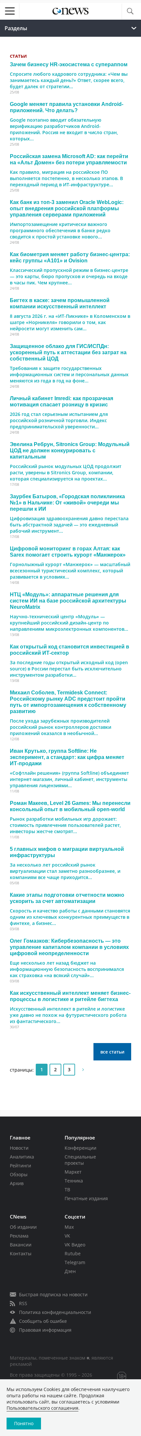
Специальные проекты (80, 1160)
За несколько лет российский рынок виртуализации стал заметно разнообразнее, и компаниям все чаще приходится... (65, 871)
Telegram (75, 1262)
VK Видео (75, 1244)
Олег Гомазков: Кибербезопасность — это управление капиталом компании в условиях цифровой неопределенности (69, 947)
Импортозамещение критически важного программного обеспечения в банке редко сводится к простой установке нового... (60, 230)
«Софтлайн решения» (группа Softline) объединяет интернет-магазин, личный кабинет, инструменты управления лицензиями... (69, 779)
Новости (19, 1148)
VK (67, 1236)
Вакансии (20, 1244)
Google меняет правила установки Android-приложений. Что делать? (66, 107)
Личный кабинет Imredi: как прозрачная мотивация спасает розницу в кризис (61, 401)
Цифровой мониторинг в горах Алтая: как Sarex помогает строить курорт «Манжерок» (68, 551)
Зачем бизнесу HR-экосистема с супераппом (69, 64)
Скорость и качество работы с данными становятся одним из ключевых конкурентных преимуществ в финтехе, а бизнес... (70, 917)
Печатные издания (86, 1198)
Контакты (20, 1253)
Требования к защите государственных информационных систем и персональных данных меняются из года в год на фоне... (69, 374)
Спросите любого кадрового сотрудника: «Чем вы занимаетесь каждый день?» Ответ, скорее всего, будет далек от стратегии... (69, 80)
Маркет (73, 1172)
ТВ (67, 1189)
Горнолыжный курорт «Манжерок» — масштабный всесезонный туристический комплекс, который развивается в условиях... (70, 570)
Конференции (80, 1148)
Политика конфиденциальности (55, 1312)
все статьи (112, 1052)
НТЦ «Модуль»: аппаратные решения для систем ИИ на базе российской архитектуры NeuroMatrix (68, 600)
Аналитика (22, 1157)
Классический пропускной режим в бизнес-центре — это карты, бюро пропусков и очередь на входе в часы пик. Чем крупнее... (69, 276)
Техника (74, 1181)
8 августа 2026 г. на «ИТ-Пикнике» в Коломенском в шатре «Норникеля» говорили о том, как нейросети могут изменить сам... (70, 322)
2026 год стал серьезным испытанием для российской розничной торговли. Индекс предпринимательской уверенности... (59, 420)
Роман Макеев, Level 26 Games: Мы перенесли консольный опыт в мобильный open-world (70, 806)
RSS (23, 1303)
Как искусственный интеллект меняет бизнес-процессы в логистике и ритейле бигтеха (70, 996)
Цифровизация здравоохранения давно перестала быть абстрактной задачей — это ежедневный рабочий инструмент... (69, 524)
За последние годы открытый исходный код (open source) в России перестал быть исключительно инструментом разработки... (69, 668)
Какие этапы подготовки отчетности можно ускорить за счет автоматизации (67, 898)
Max (69, 1227)
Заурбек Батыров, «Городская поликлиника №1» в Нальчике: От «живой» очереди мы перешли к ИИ (67, 502)
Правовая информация (45, 1330)
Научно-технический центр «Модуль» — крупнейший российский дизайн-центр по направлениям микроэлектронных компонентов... (69, 622)
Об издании (23, 1227)
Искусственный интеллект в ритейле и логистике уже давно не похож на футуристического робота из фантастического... (68, 1015)
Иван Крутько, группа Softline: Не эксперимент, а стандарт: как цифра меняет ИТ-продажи (67, 757)
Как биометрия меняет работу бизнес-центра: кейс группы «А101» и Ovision (70, 257)
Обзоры (19, 1174)
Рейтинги (20, 1165)
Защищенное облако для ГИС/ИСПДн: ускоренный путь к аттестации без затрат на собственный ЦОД (68, 352)
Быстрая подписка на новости (53, 1294)
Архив (17, 1183)
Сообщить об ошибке (43, 1321)
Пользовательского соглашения (42, 1408)
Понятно (23, 1423)
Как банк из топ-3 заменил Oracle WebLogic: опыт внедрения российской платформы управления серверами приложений (67, 208)
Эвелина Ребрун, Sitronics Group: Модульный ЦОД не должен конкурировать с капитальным (70, 450)
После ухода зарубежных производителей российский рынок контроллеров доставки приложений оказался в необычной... (60, 727)
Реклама (19, 1236)
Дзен (70, 1271)
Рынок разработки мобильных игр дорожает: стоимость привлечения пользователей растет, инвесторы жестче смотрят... (65, 825)
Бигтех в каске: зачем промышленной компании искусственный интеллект (60, 303)
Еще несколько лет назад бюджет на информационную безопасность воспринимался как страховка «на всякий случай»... (67, 969)
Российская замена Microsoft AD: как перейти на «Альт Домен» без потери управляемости (69, 159)
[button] (130, 11)
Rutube (73, 1253)
